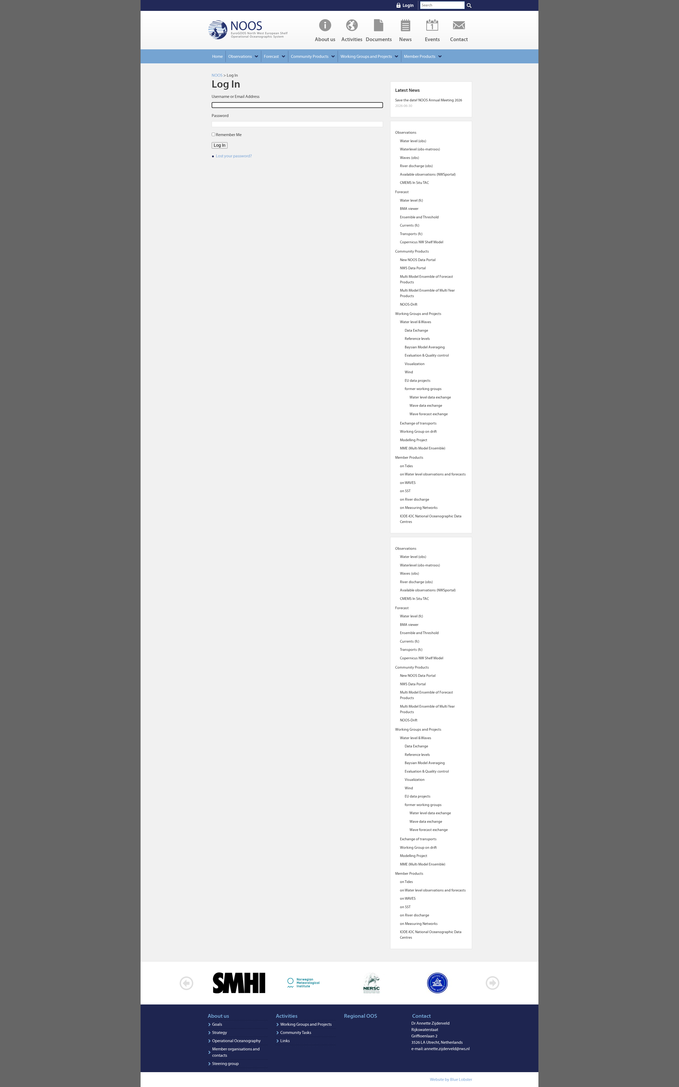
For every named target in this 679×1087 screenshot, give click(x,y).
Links (285, 1040)
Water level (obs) (413, 141)
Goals (217, 1024)
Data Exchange (416, 330)
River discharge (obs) (416, 166)
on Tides (406, 466)
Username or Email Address (235, 96)
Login (408, 5)
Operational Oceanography (236, 1040)
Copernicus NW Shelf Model (421, 242)
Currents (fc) (409, 225)
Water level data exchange (430, 397)
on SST (405, 491)
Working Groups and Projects (306, 1024)
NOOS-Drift (408, 304)
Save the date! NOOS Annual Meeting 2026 (428, 100)
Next (492, 983)
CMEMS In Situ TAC (414, 182)
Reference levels (417, 338)
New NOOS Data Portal (418, 260)
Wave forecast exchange (429, 414)
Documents (379, 39)
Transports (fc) (411, 234)
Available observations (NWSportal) (428, 174)
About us (325, 39)
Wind (409, 372)
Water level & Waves (415, 322)
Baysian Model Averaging (425, 347)
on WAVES (408, 482)
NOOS (254, 30)
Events (432, 39)
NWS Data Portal (413, 268)
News (405, 39)
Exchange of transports (418, 423)
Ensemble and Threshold (419, 217)
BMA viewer (409, 208)
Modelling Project (413, 440)
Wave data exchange (426, 405)
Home (217, 56)
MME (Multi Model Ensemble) (422, 448)
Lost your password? (234, 155)
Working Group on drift (418, 431)
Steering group (225, 1063)
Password (220, 115)
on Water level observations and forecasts (433, 474)
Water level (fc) (411, 200)
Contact (459, 39)
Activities (351, 39)
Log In (219, 145)
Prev (186, 983)
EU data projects (417, 380)
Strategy (219, 1032)
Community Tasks (295, 1032)
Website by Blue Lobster (451, 1079)
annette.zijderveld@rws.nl (447, 1048)
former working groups (423, 389)
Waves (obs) (409, 157)
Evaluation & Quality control (427, 355)
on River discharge (414, 499)
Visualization (415, 364)
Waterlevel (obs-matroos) (420, 149)
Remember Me (229, 134)
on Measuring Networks (419, 507)
